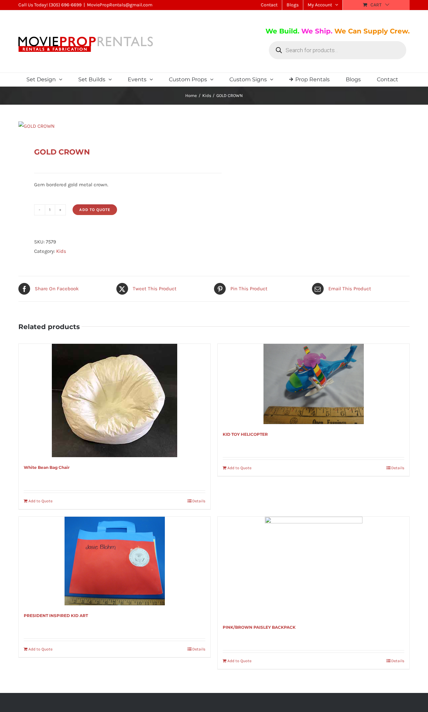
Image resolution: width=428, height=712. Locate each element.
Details (198, 501)
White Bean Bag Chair (47, 467)
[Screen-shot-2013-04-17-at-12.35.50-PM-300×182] (112, 126)
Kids (61, 251)
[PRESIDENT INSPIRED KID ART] (114, 561)
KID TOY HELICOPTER (245, 434)
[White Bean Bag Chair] (114, 400)
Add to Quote (94, 209)
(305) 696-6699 (65, 5)
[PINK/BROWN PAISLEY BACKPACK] (313, 567)
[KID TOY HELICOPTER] (313, 384)
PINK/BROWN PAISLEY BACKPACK (259, 627)
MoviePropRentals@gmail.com (119, 5)
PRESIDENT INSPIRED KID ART (56, 615)
